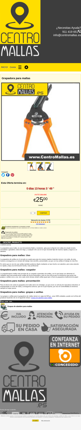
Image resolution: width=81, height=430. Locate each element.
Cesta (12, 67)
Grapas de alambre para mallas (19, 306)
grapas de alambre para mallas (41, 298)
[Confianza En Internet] (65, 367)
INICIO (4, 67)
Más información (45, 420)
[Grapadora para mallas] (31, 166)
